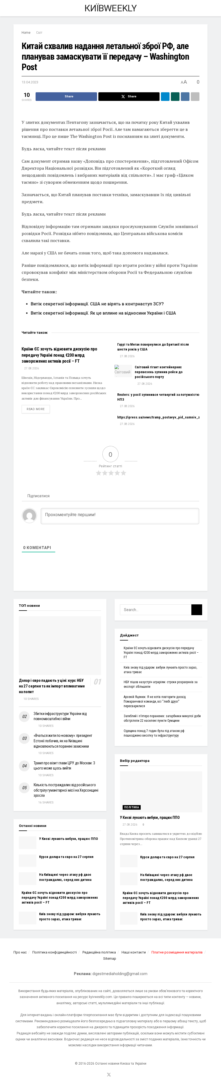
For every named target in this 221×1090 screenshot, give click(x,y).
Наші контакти (134, 952)
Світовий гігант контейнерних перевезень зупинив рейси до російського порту (158, 372)
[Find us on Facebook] (101, 1075)
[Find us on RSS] (116, 1075)
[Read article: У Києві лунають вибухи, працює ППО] (27, 842)
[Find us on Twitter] (109, 1075)
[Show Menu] (15, 8)
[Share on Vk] (185, 96)
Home (26, 33)
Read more (38, 409)
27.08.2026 (31, 368)
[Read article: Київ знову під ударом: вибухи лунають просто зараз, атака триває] (27, 918)
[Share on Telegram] (165, 96)
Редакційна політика (99, 952)
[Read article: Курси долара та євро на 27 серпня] (27, 860)
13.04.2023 (30, 82)
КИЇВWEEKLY (110, 8)
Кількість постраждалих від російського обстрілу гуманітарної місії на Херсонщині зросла (66, 790)
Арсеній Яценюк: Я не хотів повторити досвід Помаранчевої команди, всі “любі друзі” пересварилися (155, 701)
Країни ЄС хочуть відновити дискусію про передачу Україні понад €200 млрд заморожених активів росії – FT (59, 355)
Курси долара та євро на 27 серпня (66, 857)
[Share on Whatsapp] (175, 96)
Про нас (20, 952)
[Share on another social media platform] (195, 96)
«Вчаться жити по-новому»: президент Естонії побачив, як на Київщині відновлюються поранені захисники (63, 740)
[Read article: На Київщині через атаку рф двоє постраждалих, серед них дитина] (27, 878)
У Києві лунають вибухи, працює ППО (68, 839)
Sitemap (109, 958)
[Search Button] (205, 8)
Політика (131, 807)
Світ (39, 33)
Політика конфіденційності (54, 952)
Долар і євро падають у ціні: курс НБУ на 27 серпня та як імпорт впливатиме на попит (52, 686)
